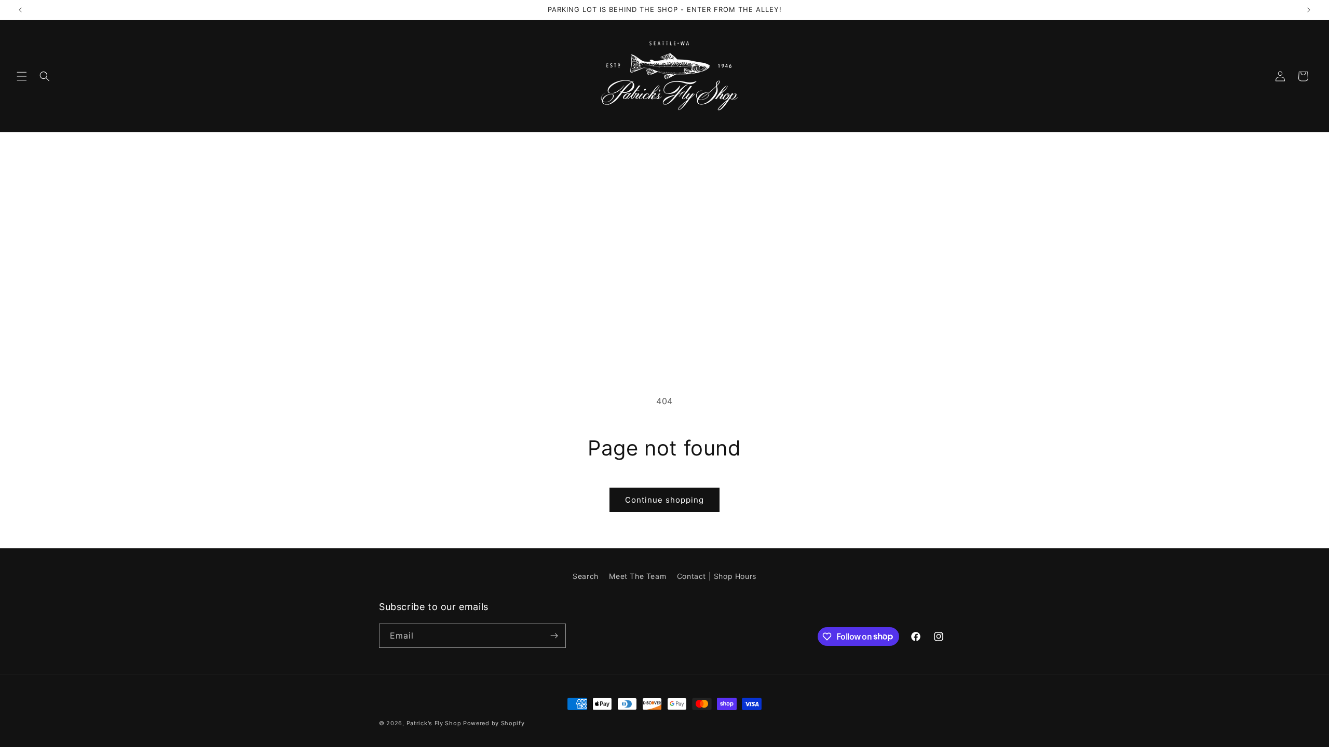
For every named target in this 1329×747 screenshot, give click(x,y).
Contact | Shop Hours (716, 576)
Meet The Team (637, 576)
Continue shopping (664, 500)
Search (586, 576)
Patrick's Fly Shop (434, 723)
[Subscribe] (554, 636)
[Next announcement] (1308, 10)
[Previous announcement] (20, 10)
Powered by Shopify (494, 723)
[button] (21, 76)
